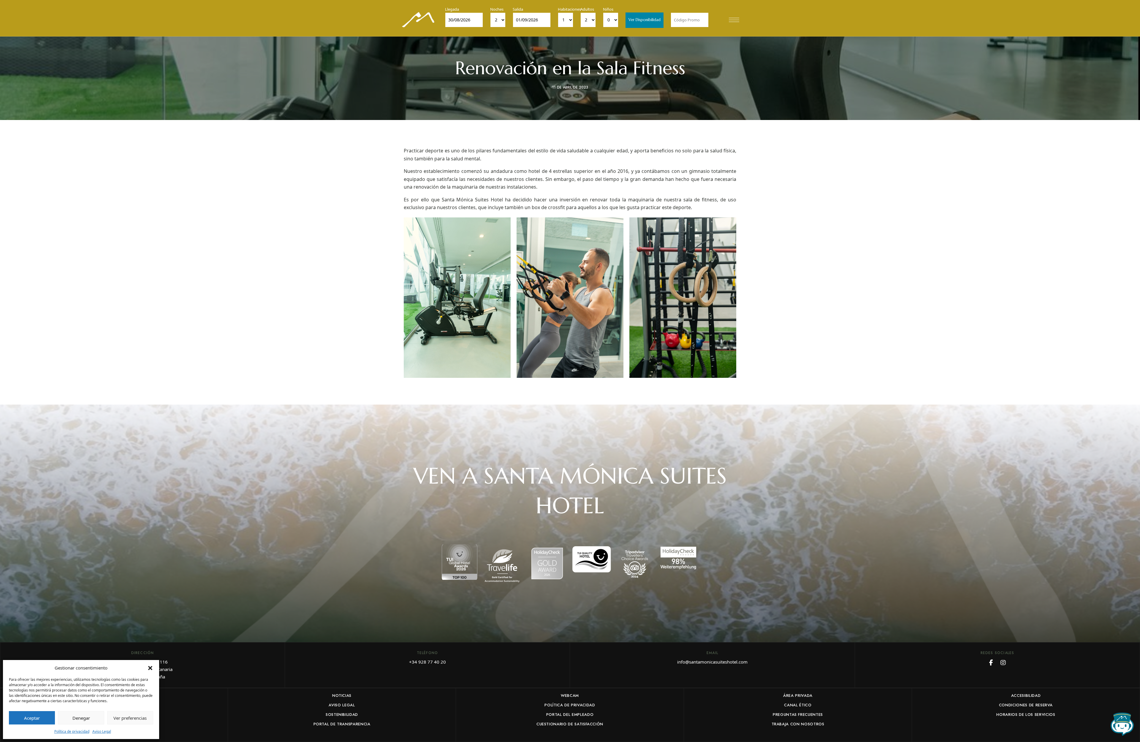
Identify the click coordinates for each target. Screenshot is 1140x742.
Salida (518, 9)
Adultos (587, 9)
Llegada (452, 9)
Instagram (1003, 663)
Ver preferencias (130, 718)
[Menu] (734, 19)
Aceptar (32, 718)
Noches (497, 9)
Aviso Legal (101, 731)
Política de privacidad (71, 731)
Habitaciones (569, 9)
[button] (150, 668)
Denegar (81, 718)
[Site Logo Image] (418, 20)
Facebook (991, 663)
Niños (608, 9)
